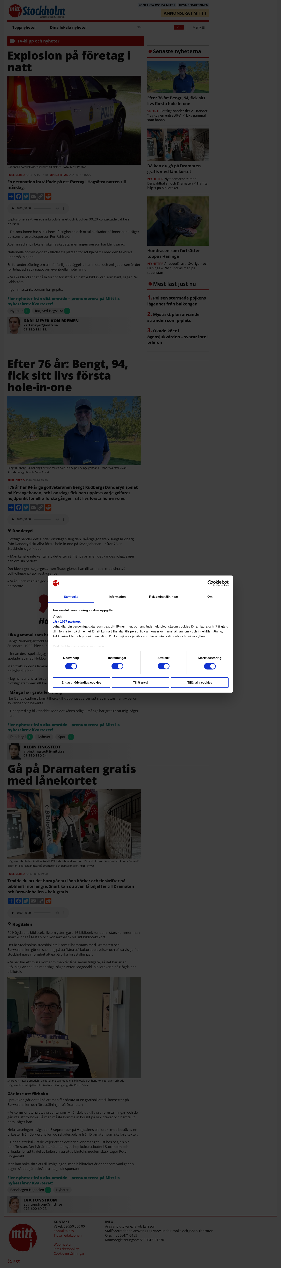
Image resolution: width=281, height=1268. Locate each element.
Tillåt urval (140, 682)
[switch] (117, 666)
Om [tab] (209, 597)
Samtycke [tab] (71, 597)
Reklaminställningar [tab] (163, 597)
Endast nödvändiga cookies (81, 682)
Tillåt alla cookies (199, 682)
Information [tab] (117, 597)
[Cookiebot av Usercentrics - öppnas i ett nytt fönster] (211, 583)
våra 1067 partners (67, 621)
